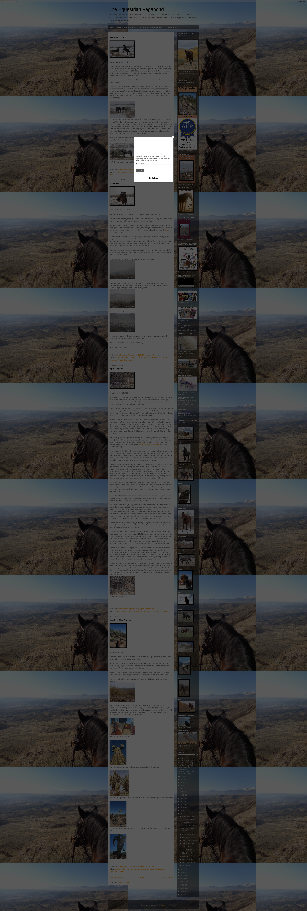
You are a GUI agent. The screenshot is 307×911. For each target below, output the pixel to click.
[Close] (172, 137)
